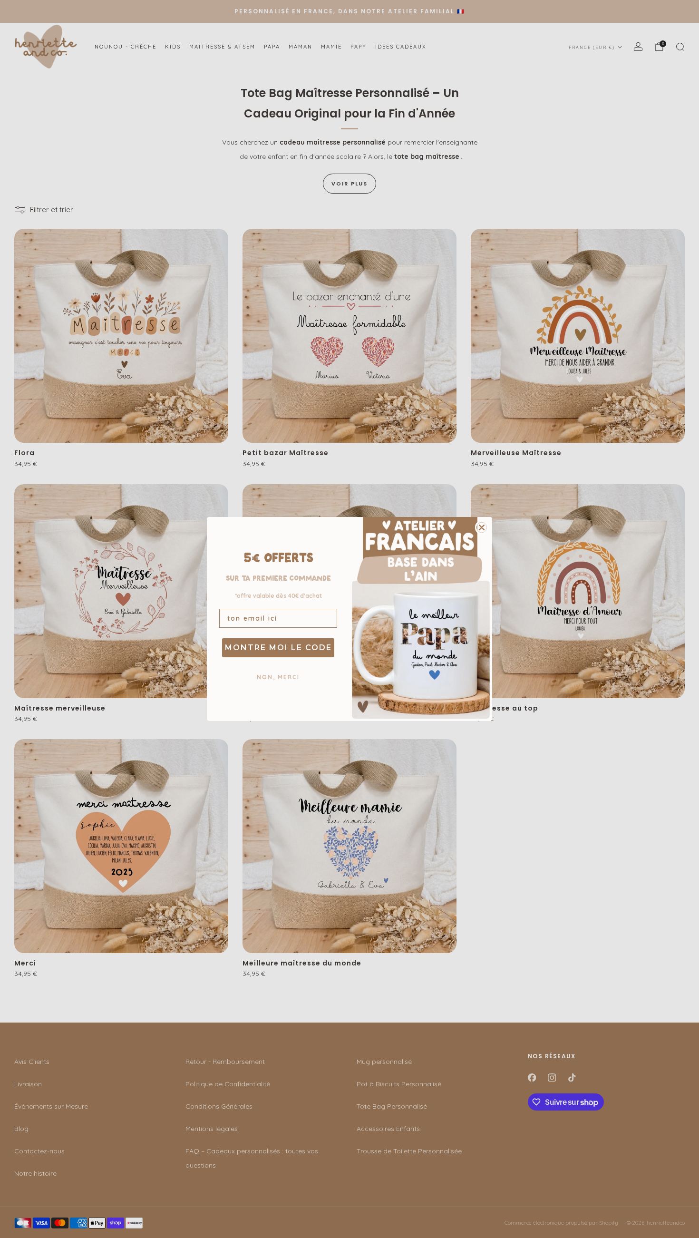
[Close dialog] (481, 527)
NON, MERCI (278, 677)
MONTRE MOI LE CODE (278, 647)
